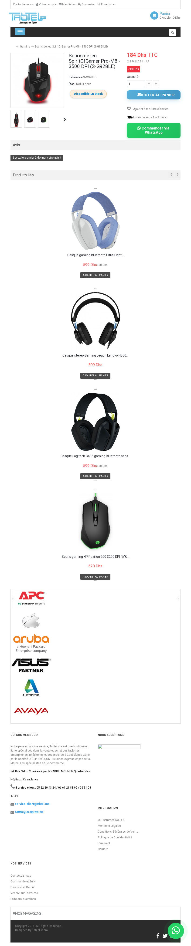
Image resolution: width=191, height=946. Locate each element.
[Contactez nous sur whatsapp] (176, 931)
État (71, 84)
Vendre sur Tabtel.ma (24, 893)
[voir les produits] (31, 600)
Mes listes (68, 4)
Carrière (103, 849)
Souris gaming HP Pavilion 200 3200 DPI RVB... (95, 556)
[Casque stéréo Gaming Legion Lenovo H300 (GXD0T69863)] (95, 321)
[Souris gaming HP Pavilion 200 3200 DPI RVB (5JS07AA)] (95, 522)
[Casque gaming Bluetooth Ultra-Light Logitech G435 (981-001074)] (95, 221)
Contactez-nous (23, 4)
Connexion (88, 4)
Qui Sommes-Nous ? (111, 820)
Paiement (104, 843)
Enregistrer (107, 4)
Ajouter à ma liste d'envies (150, 109)
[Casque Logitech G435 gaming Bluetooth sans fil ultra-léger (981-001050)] (95, 422)
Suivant (64, 119)
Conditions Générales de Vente (118, 831)
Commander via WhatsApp (155, 130)
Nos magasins (28, 913)
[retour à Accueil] (12, 45)
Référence (75, 77)
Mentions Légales (109, 825)
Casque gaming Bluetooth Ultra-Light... (95, 255)
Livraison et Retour (22, 887)
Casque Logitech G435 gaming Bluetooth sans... (95, 456)
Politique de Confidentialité (115, 837)
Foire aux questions (23, 899)
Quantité (132, 76)
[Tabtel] (33, 17)
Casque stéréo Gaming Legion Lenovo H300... (95, 355)
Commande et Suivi (23, 881)
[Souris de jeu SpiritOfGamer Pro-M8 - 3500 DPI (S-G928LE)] (16, 119)
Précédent (11, 119)
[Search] (172, 32)
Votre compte (47, 4)
